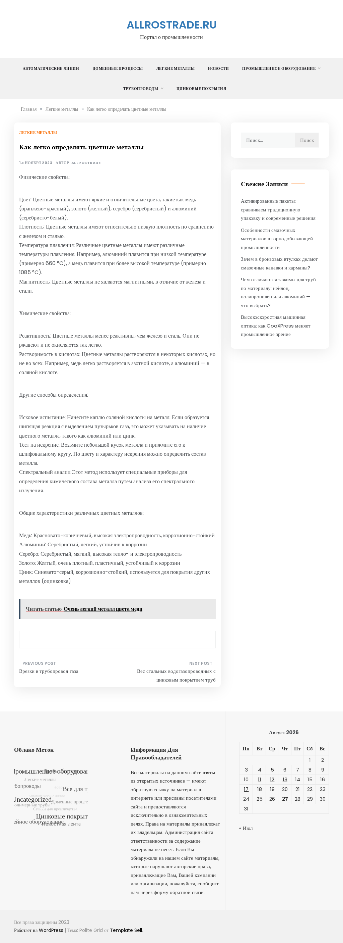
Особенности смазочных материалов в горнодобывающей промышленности (277, 239)
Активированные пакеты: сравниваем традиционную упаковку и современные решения (278, 209)
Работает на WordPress (39, 930)
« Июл (246, 828)
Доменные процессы (118, 68)
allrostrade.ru (172, 24)
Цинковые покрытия (201, 88)
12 (272, 779)
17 (246, 789)
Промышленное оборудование (279, 68)
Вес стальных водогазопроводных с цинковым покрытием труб (176, 675)
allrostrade (86, 162)
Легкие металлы (175, 68)
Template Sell (126, 930)
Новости (218, 68)
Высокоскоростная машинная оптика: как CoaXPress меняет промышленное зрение (276, 325)
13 (285, 779)
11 (259, 779)
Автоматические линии (51, 68)
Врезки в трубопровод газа (48, 671)
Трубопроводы (140, 88)
